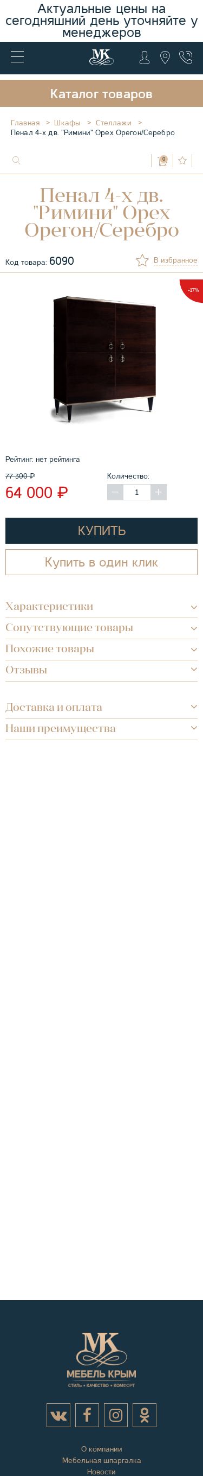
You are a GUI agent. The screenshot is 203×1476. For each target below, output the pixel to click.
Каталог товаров (101, 94)
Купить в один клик (101, 562)
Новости (101, 1471)
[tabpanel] (101, 360)
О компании (101, 1449)
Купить (102, 531)
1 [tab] (106, 436)
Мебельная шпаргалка (101, 1460)
